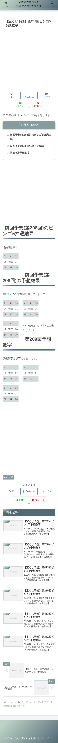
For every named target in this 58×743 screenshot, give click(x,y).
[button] (52, 520)
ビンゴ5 (9, 477)
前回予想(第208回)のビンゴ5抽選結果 (30, 137)
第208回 (7, 294)
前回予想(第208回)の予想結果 (27, 146)
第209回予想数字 (20, 152)
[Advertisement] (29, 59)
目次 (26, 125)
